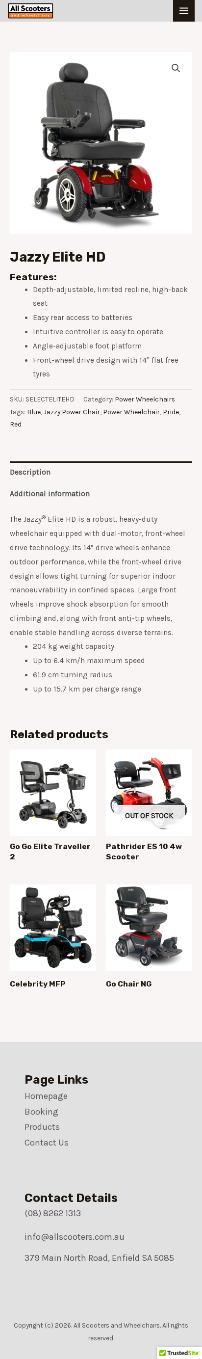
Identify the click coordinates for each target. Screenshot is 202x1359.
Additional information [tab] (50, 493)
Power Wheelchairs (145, 399)
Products (42, 1126)
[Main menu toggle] (184, 11)
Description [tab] (30, 472)
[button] (176, 68)
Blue (34, 412)
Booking (41, 1111)
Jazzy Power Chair (72, 412)
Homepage (46, 1096)
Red (16, 424)
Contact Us (47, 1142)
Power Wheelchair (131, 412)
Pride (171, 412)
